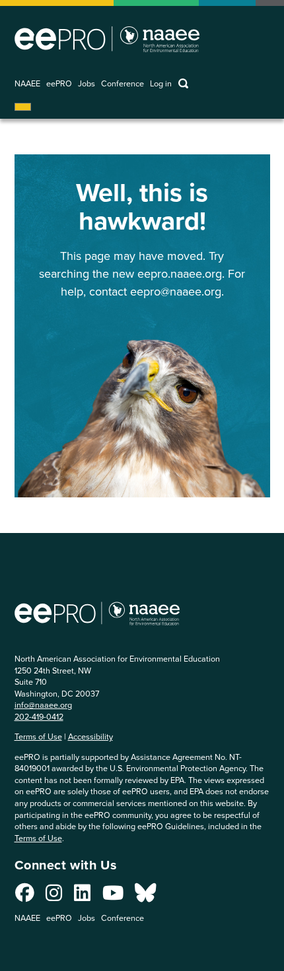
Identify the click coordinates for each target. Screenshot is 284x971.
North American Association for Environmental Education (107, 39)
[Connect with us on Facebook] (24, 896)
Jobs (86, 84)
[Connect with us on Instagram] (54, 896)
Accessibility (90, 736)
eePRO (59, 84)
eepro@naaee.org (175, 291)
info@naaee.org (43, 705)
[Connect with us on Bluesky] (145, 896)
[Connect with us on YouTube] (113, 896)
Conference (122, 84)
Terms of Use (38, 736)
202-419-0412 (39, 716)
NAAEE (27, 84)
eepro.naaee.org (179, 273)
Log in (161, 84)
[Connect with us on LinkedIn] (82, 896)
